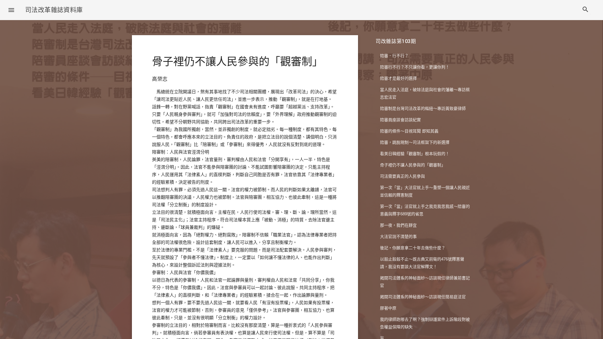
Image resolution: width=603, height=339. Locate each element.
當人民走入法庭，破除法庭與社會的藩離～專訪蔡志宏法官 (425, 93)
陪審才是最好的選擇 (398, 78)
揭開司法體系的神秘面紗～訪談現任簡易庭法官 (423, 296)
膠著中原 (388, 308)
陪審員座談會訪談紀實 (400, 119)
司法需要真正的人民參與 (402, 176)
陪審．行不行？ (394, 55)
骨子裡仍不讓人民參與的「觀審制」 (412, 165)
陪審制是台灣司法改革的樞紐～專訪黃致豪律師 (423, 108)
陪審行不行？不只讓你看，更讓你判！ (414, 67)
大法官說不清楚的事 (398, 236)
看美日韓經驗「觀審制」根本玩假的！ (414, 153)
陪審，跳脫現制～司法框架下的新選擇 (414, 142)
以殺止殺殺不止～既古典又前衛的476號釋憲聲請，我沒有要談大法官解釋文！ (422, 263)
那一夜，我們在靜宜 (398, 225)
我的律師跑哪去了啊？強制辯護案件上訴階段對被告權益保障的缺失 (425, 323)
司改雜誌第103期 (396, 41)
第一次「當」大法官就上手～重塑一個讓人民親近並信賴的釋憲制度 (425, 191)
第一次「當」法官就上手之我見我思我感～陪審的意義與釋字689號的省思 (425, 210)
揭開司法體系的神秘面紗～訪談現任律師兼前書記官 (425, 282)
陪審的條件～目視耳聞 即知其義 (409, 131)
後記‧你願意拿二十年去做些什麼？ (412, 247)
